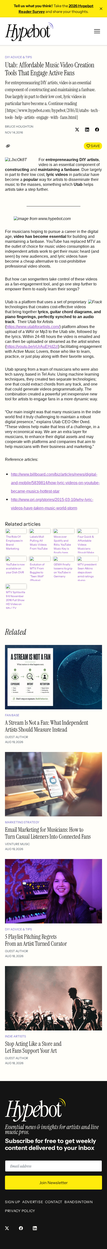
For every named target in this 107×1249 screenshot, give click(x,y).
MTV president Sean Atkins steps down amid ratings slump (87, 572)
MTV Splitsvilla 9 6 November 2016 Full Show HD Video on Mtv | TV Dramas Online (15, 599)
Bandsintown (78, 1202)
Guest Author (16, 737)
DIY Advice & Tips (18, 57)
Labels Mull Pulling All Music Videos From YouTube (39, 542)
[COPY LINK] (9, 145)
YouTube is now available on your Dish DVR (15, 568)
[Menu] (97, 31)
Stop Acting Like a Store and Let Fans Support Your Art (33, 1047)
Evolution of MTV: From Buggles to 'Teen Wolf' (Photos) (37, 572)
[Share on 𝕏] (77, 130)
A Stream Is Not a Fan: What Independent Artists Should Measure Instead (46, 726)
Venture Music (17, 844)
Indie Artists (15, 1036)
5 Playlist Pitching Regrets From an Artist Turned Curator (36, 940)
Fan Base (12, 715)
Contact (53, 1202)
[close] (101, 9)
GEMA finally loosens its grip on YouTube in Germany (63, 570)
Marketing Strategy (22, 822)
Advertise (32, 1202)
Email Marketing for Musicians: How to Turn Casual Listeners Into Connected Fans (48, 833)
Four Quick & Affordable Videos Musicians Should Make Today (86, 544)
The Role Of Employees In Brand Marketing (14, 542)
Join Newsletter (53, 1182)
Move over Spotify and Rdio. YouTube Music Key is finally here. (62, 544)
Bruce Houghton (19, 126)
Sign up (12, 1202)
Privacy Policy (20, 1211)
